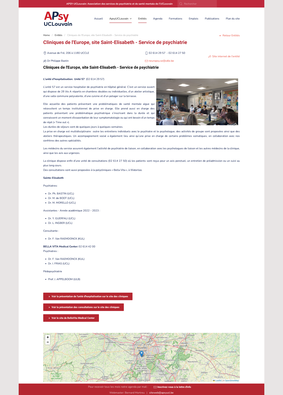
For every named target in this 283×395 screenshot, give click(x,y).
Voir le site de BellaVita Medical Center (72, 318)
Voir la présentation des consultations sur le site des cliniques (85, 307)
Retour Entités (231, 35)
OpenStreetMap (232, 380)
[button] (142, 354)
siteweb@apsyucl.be (161, 393)
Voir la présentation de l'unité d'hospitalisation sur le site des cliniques (89, 296)
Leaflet (218, 380)
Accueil (98, 18)
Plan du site (233, 18)
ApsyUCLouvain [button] (118, 18)
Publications (212, 18)
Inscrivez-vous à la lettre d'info (174, 387)
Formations (175, 18)
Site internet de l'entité (226, 56)
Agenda (157, 18)
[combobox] (197, 4)
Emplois (193, 18)
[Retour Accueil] (58, 18)
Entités (142, 18)
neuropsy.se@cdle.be (161, 61)
